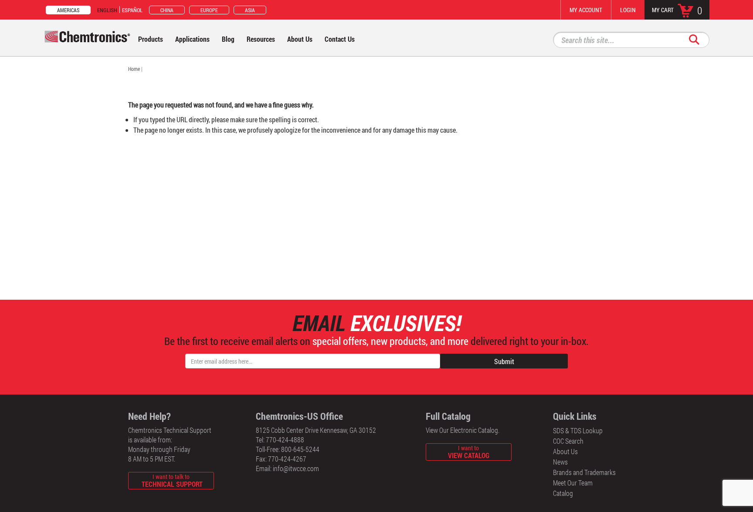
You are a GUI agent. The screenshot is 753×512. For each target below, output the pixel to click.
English (107, 10)
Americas (68, 10)
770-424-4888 (285, 439)
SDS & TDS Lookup (578, 430)
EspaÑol (132, 10)
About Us (565, 451)
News (560, 461)
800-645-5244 (300, 449)
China (166, 10)
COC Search (568, 440)
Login (628, 10)
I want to (468, 452)
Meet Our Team (573, 482)
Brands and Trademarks (584, 472)
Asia (250, 10)
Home (134, 68)
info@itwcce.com (296, 468)
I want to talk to (172, 480)
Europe (209, 10)
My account (586, 10)
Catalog (563, 493)
